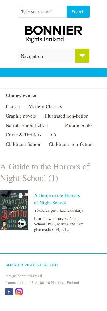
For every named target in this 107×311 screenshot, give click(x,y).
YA (53, 134)
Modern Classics (45, 106)
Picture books (79, 125)
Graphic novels (21, 115)
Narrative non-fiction (27, 125)
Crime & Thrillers (23, 134)
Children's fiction (23, 144)
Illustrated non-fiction (67, 115)
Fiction (13, 106)
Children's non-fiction (71, 144)
